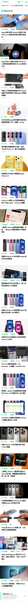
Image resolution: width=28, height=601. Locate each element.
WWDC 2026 (5, 5)
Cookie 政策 (12, 598)
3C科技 (5, 87)
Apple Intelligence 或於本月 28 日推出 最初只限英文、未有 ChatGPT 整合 (13, 556)
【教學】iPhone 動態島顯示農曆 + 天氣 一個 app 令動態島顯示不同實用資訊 (14, 229)
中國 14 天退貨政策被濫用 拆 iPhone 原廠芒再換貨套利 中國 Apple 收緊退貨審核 (13, 93)
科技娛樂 (6, 29)
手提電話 (12, 87)
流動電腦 (12, 580)
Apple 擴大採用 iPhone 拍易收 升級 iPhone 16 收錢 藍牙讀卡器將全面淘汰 (13, 34)
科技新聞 (13, 29)
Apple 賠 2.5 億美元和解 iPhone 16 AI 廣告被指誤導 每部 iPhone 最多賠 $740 (13, 64)
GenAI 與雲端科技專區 (17, 5)
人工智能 (6, 58)
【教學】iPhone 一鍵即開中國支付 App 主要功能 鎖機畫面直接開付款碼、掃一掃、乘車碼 (13, 473)
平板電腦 (17, 580)
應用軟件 (6, 224)
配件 (11, 524)
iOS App (18, 224)
